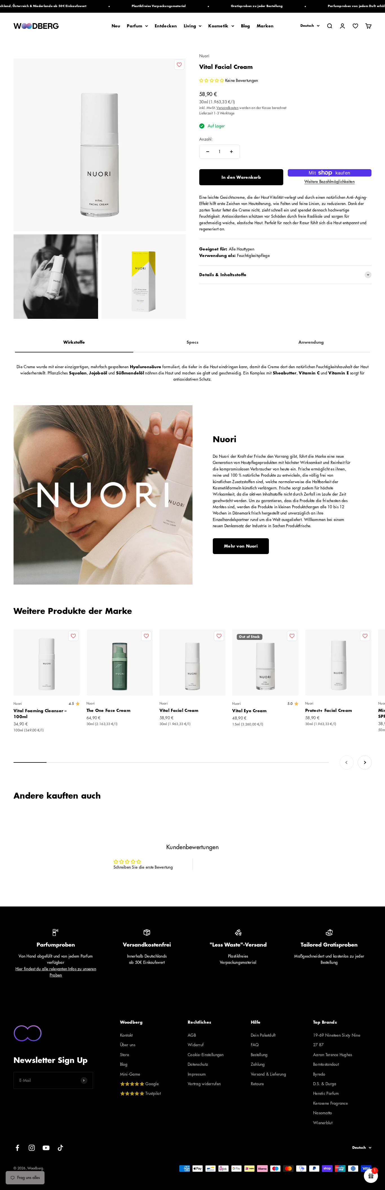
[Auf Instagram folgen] (32, 1148)
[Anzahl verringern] (208, 151)
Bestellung (259, 1055)
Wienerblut (322, 1123)
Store (124, 1055)
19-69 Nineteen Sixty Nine (336, 1035)
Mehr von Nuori (241, 546)
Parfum (134, 26)
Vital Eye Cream (249, 711)
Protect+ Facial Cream (328, 710)
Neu (116, 26)
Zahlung (258, 1064)
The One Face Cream (108, 710)
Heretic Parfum (326, 1093)
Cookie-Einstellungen (206, 1055)
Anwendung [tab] (311, 342)
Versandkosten (227, 108)
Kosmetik (218, 26)
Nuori (204, 56)
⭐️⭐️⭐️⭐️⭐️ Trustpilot (140, 1093)
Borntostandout (326, 1064)
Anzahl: (206, 139)
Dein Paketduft (263, 1035)
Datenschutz (198, 1064)
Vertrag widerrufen (204, 1084)
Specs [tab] (192, 342)
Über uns (127, 1045)
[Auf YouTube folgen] (46, 1148)
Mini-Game (130, 1074)
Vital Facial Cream (179, 710)
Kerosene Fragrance (330, 1103)
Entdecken (166, 26)
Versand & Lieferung (268, 1074)
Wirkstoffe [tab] (74, 342)
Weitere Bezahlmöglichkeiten (329, 182)
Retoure (257, 1084)
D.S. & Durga (324, 1084)
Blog (245, 26)
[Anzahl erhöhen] (231, 151)
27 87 (318, 1045)
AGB (192, 1035)
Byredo (319, 1074)
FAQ (255, 1045)
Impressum (197, 1074)
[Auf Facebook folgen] (17, 1148)
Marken (265, 26)
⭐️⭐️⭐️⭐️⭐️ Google (139, 1084)
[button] (212, 80)
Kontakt (126, 1035)
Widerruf (195, 1045)
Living (190, 26)
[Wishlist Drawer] (355, 26)
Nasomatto (322, 1113)
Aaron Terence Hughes (332, 1055)
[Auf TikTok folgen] (60, 1148)
